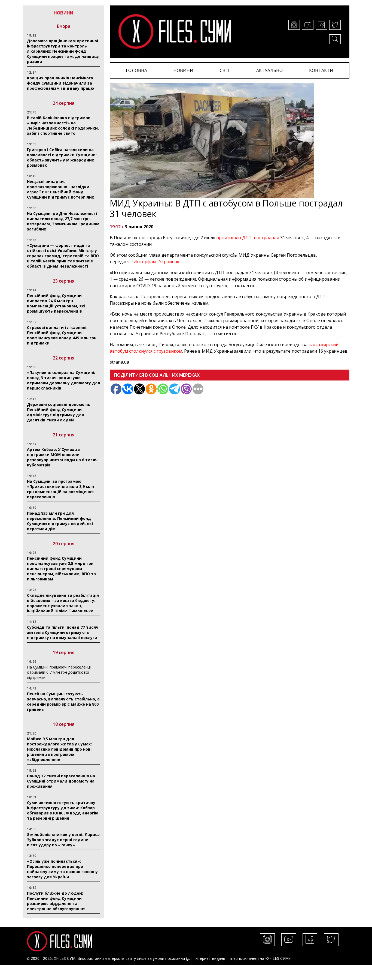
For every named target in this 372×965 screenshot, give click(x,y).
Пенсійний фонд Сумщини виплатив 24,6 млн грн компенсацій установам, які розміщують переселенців (56, 303)
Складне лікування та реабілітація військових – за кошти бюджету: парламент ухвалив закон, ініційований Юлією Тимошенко (63, 603)
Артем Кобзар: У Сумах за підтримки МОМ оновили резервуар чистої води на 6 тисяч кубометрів (62, 457)
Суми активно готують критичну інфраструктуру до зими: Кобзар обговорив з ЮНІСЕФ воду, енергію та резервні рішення (62, 810)
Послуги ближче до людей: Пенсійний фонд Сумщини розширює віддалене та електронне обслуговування (56, 901)
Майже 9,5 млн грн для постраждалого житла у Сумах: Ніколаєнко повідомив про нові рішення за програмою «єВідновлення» (59, 749)
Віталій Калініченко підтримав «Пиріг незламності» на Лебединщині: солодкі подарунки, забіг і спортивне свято (63, 125)
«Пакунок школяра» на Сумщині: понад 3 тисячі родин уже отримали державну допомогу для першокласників (63, 380)
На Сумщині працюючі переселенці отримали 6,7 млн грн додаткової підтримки (59, 672)
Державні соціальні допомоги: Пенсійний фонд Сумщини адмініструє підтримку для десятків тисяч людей (58, 412)
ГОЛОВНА (136, 70)
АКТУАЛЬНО (269, 70)
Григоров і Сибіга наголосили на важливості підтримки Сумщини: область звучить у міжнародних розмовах (62, 157)
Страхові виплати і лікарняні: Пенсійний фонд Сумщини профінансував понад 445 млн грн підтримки (61, 335)
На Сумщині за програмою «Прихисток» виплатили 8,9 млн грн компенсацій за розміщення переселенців (60, 489)
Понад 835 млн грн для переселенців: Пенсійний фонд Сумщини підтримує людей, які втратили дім (60, 521)
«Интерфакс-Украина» (155, 262)
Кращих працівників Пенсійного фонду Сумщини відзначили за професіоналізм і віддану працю (60, 83)
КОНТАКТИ (321, 70)
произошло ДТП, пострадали (247, 238)
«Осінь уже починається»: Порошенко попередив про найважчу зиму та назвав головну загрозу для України (62, 869)
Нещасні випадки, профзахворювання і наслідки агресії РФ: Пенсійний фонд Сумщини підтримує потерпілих (60, 189)
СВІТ (225, 70)
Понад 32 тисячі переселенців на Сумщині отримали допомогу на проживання (61, 781)
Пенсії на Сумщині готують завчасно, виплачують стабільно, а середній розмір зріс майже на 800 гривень (63, 701)
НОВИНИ (183, 70)
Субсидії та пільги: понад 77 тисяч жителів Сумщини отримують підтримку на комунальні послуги (62, 632)
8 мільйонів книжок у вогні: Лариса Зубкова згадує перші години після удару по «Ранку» (63, 839)
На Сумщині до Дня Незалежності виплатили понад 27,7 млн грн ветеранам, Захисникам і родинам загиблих (63, 221)
